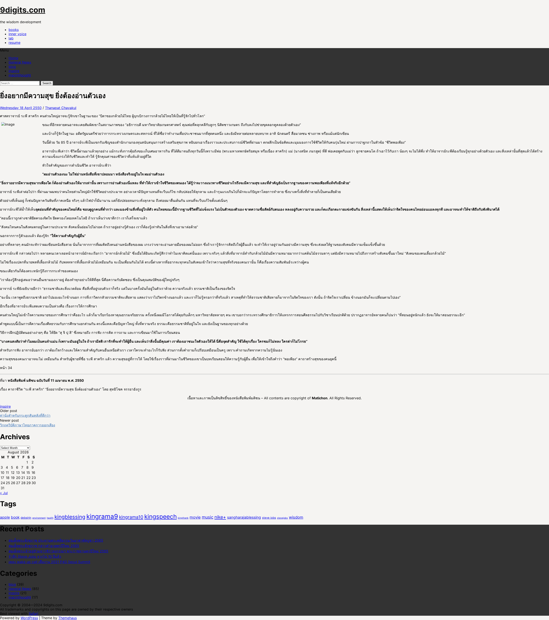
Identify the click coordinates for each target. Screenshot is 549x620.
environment (39, 518)
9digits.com (22, 10)
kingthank (183, 518)
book (15, 517)
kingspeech (160, 516)
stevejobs (282, 518)
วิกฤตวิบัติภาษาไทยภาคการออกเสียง (27, 425)
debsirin (26, 517)
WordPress (29, 618)
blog (12, 66)
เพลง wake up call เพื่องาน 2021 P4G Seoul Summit (49, 562)
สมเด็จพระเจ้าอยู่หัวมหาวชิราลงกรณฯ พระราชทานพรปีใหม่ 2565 (58, 551)
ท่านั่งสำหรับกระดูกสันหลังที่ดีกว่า (25, 415)
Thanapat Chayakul (60, 108)
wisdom (296, 517)
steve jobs (269, 517)
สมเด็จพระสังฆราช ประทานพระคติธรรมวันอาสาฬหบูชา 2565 (56, 540)
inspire (14, 71)
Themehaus (67, 618)
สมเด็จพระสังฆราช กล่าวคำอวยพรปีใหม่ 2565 (44, 546)
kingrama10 (131, 517)
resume (14, 42)
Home (13, 58)
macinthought (20, 75)
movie (195, 517)
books (14, 29)
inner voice (17, 34)
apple (5, 517)
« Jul (4, 493)
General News (20, 62)
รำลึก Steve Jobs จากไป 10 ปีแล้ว (35, 556)
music (207, 517)
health (50, 518)
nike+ (220, 517)
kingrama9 (102, 516)
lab (11, 38)
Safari (33, 613)
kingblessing (69, 517)
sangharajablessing (244, 517)
